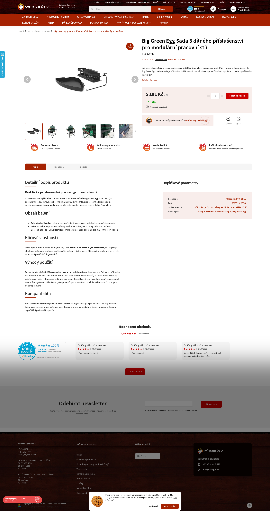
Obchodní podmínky (113, 2)
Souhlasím (171, 506)
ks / (142, 456)
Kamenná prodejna (188, 2)
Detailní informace (149, 80)
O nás (96, 2)
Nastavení (153, 506)
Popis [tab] (35, 166)
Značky (222, 2)
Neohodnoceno (161, 60)
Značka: (176, 59)
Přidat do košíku (237, 96)
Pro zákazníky (207, 2)
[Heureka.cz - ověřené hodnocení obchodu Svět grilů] (42, 359)
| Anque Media (53, 507)
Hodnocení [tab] (59, 166)
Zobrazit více (135, 371)
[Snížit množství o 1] (208, 96)
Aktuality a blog (237, 2)
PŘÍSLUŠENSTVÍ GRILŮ (236, 198)
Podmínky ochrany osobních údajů (142, 2)
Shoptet (31, 507)
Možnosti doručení (158, 107)
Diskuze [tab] (83, 166)
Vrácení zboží (169, 2)
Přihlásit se (211, 404)
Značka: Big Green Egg (196, 120)
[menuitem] (30, 17)
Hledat (162, 9)
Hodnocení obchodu (135, 326)
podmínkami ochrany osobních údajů (182, 410)
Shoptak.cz (44, 507)
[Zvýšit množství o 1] (222, 96)
